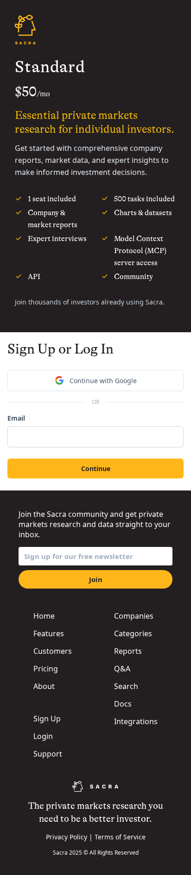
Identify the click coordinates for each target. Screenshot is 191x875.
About (44, 686)
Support (47, 754)
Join (95, 579)
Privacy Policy (66, 836)
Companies (133, 616)
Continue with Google (103, 380)
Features (48, 633)
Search (126, 686)
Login (43, 736)
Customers (52, 651)
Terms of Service (120, 836)
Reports (128, 651)
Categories (133, 633)
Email (16, 418)
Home (44, 616)
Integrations (136, 721)
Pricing (45, 669)
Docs (123, 704)
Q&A (122, 669)
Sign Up (47, 719)
